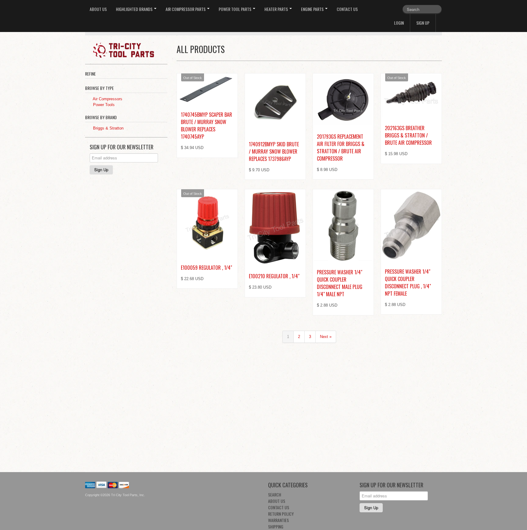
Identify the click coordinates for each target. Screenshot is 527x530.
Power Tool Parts (235, 9)
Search (274, 494)
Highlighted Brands (134, 9)
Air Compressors (107, 99)
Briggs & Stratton (108, 128)
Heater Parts (276, 9)
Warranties (278, 520)
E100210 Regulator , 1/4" (274, 276)
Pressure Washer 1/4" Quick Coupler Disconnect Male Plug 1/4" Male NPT (339, 283)
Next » (326, 336)
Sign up (422, 23)
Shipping (275, 526)
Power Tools (103, 104)
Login (399, 23)
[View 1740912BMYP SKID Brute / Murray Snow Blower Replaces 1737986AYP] (275, 104)
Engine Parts (312, 9)
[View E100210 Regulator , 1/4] (275, 227)
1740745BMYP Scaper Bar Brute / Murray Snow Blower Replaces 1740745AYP (206, 125)
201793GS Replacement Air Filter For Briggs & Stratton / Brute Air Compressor (340, 147)
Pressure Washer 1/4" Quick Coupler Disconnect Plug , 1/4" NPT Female (408, 282)
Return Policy (281, 513)
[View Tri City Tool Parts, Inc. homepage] (128, 49)
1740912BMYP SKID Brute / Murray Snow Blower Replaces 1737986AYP (274, 151)
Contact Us (347, 9)
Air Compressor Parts (186, 9)
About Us (98, 9)
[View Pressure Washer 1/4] (343, 225)
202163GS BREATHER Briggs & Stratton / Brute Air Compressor (408, 135)
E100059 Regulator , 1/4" (206, 267)
